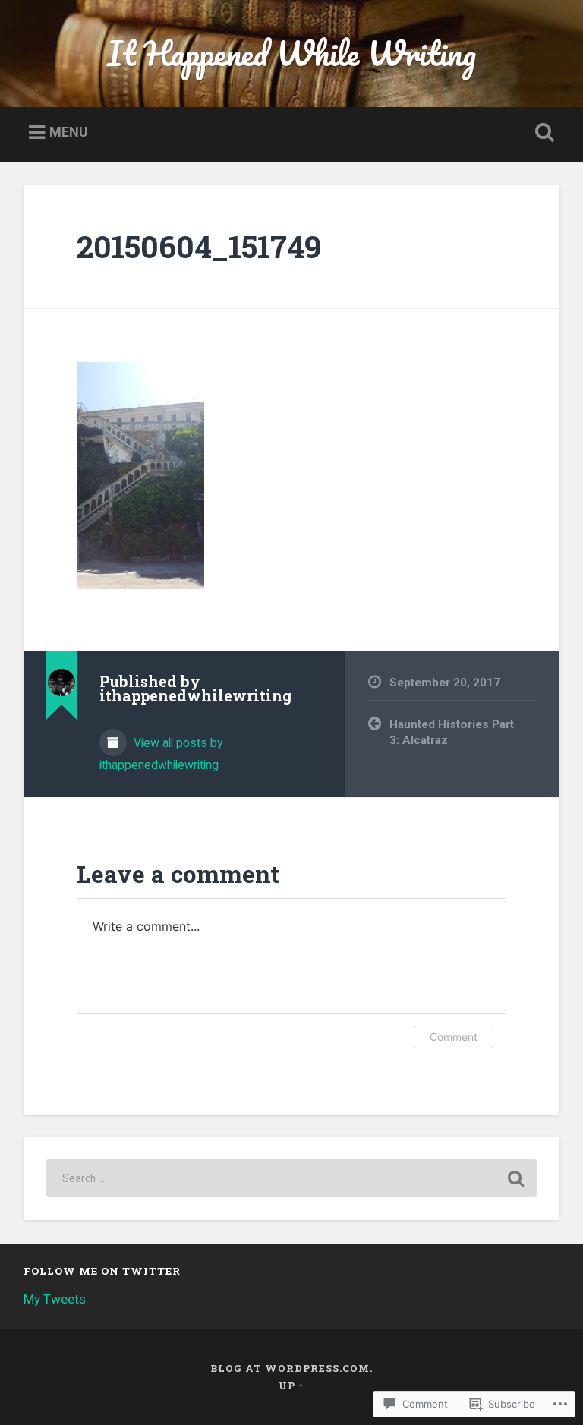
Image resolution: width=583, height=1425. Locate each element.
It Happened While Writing (291, 53)
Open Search (542, 133)
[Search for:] (291, 1178)
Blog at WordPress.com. (291, 1368)
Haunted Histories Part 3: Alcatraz (451, 732)
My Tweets (55, 1299)
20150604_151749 (199, 246)
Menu (68, 132)
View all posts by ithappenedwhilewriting (160, 754)
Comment (453, 1036)
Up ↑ (291, 1385)
